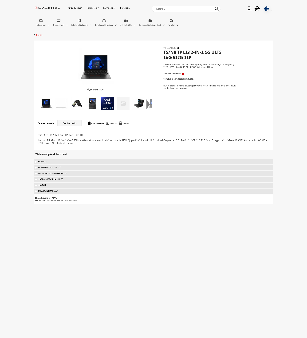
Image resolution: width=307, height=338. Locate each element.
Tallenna (113, 124)
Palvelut (171, 25)
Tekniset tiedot (70, 123)
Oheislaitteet (58, 25)
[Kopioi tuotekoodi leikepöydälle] (178, 48)
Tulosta (126, 124)
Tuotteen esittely (46, 123)
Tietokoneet (41, 25)
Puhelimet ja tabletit (79, 25)
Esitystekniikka (126, 25)
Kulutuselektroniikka (104, 25)
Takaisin (39, 35)
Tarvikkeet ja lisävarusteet (150, 25)
